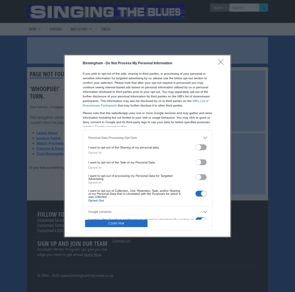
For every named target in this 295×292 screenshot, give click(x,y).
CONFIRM (116, 223)
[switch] (201, 147)
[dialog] (147, 146)
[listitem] (147, 138)
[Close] (222, 63)
